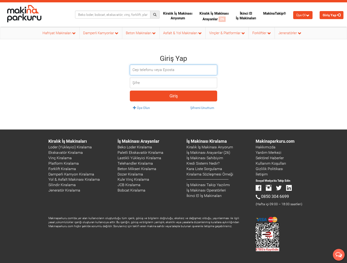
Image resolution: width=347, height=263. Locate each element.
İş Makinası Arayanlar (138, 141)
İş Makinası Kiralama (206, 141)
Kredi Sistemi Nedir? (203, 163)
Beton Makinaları (139, 33)
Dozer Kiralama (130, 174)
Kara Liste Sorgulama (204, 169)
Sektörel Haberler (270, 158)
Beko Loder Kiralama (135, 147)
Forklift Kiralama (62, 169)
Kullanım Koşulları (271, 163)
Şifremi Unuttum (202, 108)
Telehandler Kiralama (135, 163)
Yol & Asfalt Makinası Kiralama (74, 179)
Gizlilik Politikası (269, 169)
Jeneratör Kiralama (64, 190)
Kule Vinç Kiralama (133, 179)
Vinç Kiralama (60, 158)
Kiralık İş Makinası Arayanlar (214, 16)
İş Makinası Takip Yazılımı (208, 185)
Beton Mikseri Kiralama (137, 169)
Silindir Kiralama (62, 185)
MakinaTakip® (274, 13)
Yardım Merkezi (268, 152)
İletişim (262, 174)
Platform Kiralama (63, 163)
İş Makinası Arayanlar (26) (208, 152)
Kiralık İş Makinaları (67, 141)
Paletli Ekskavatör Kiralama (140, 152)
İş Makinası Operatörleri (206, 190)
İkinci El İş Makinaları (246, 15)
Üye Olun (143, 108)
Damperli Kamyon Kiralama (71, 174)
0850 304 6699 (275, 196)
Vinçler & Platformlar (225, 33)
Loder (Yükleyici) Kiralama (70, 147)
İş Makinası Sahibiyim (204, 158)
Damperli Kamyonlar (99, 33)
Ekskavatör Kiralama (65, 152)
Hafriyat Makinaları (57, 33)
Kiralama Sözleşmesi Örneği (209, 174)
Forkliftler (259, 33)
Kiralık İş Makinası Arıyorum (177, 15)
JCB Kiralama (129, 185)
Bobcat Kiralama (131, 190)
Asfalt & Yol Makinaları (180, 33)
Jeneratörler (288, 33)
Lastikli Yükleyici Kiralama (139, 158)
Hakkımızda (265, 147)
